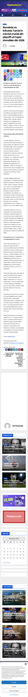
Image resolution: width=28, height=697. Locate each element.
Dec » (8, 562)
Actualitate (7, 611)
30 (23, 558)
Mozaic (6, 593)
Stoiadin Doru (9, 451)
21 (17, 555)
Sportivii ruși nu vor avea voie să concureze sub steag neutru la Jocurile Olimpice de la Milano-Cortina (19, 360)
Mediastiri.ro (14, 5)
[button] (25, 664)
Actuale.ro (21, 343)
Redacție (12, 46)
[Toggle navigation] (13, 15)
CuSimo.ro (13, 343)
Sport (4, 24)
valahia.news (11, 336)
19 (10, 555)
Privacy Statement (14, 694)
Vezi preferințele (14, 691)
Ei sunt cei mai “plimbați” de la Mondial (9, 355)
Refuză (14, 686)
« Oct (4, 562)
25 (7, 558)
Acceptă (14, 682)
